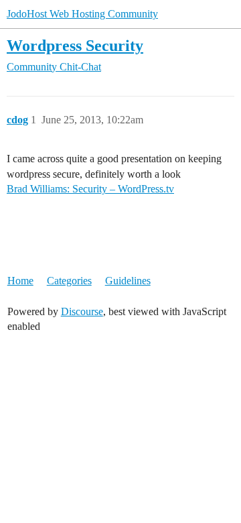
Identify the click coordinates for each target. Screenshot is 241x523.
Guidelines (128, 280)
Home (20, 280)
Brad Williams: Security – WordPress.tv (90, 188)
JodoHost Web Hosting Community (82, 13)
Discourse (82, 311)
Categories (69, 280)
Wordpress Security (75, 45)
